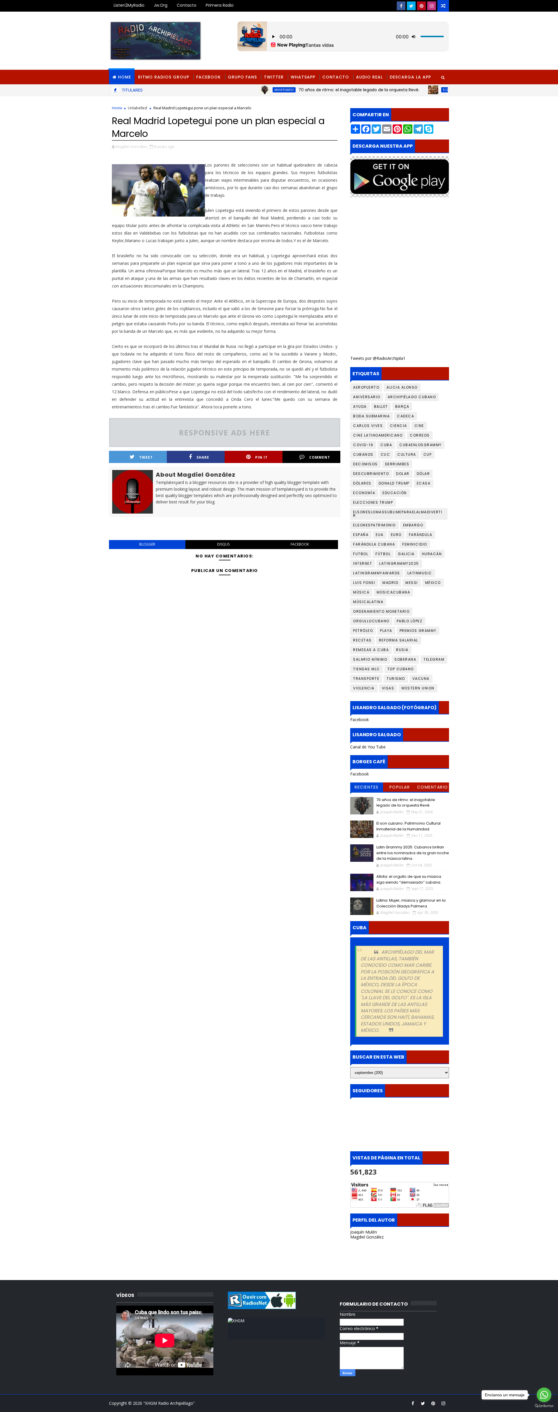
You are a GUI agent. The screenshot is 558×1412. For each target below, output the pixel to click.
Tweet (146, 457)
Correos (420, 435)
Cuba (386, 444)
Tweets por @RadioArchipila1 (377, 358)
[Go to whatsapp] (544, 1395)
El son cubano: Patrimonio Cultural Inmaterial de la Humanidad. (408, 826)
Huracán (432, 553)
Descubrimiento (371, 473)
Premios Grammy (418, 630)
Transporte (366, 678)
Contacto (186, 5)
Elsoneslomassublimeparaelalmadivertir (444, 90)
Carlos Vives (368, 425)
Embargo (413, 525)
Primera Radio (220, 5)
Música (361, 592)
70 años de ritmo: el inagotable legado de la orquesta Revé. (327, 90)
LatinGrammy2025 (399, 563)
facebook (300, 544)
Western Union (417, 688)
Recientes (367, 787)
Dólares (362, 483)
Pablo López (410, 621)
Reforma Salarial (398, 640)
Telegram (433, 659)
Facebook (208, 77)
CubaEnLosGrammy (420, 444)
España (361, 534)
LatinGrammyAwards (376, 573)
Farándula (420, 534)
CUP (427, 454)
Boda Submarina (371, 416)
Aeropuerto (366, 387)
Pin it (261, 457)
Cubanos (363, 454)
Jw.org (160, 5)
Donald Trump (394, 483)
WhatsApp (303, 77)
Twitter (274, 77)
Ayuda (360, 406)
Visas (388, 688)
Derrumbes (397, 464)
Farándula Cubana (374, 544)
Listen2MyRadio (129, 5)
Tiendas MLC (366, 668)
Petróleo (363, 630)
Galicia (406, 553)
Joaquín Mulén (363, 1232)
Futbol (360, 553)
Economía (364, 492)
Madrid (390, 582)
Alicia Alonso (402, 387)
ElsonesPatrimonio (374, 525)
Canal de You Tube (368, 747)
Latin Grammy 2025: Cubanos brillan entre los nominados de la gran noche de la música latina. (412, 852)
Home (124, 77)
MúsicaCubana (393, 592)
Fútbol (383, 553)
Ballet (381, 406)
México (433, 582)
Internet (362, 563)
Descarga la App (410, 77)
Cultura (406, 454)
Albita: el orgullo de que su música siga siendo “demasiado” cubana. (408, 879)
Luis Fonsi (364, 582)
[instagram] (431, 5)
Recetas (362, 640)
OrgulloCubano (371, 621)
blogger (147, 544)
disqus (223, 544)
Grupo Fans (242, 77)
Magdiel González (367, 1237)
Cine (419, 425)
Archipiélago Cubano (412, 396)
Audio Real (369, 77)
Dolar (402, 473)
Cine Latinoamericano (378, 435)
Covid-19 (363, 444)
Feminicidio (414, 544)
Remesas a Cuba (371, 649)
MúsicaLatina (368, 601)
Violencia (364, 688)
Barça (402, 406)
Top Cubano (400, 668)
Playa (386, 630)
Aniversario (252, 90)
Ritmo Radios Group (163, 77)
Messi (411, 582)
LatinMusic (419, 573)
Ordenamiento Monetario (381, 611)
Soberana (405, 659)
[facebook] (401, 5)
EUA (380, 534)
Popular (399, 787)
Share (202, 457)
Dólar (423, 473)
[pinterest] (421, 5)
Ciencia (398, 425)
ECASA (424, 483)
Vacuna (421, 678)
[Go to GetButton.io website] (544, 1406)
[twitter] (411, 5)
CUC (385, 454)
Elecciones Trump (373, 502)
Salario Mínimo (370, 659)
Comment (319, 457)
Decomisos (365, 464)
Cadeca (405, 416)
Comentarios (432, 788)
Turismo (396, 678)
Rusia (402, 649)
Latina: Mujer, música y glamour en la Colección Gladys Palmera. (411, 903)
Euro (396, 534)
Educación (394, 492)
